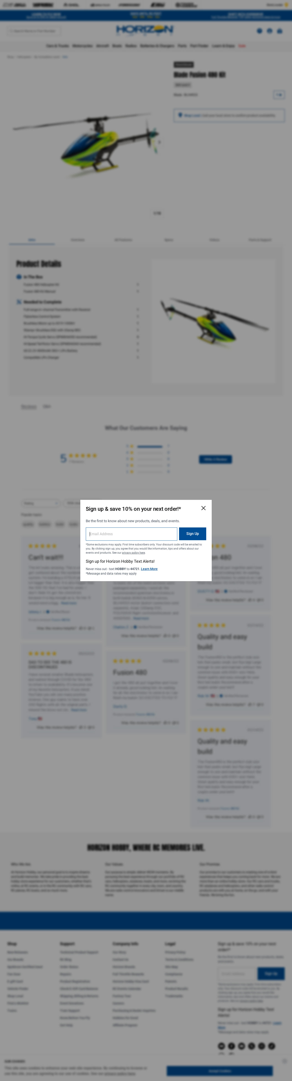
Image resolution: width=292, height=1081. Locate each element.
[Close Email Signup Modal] (203, 508)
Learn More (149, 569)
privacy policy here (133, 552)
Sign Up (192, 534)
